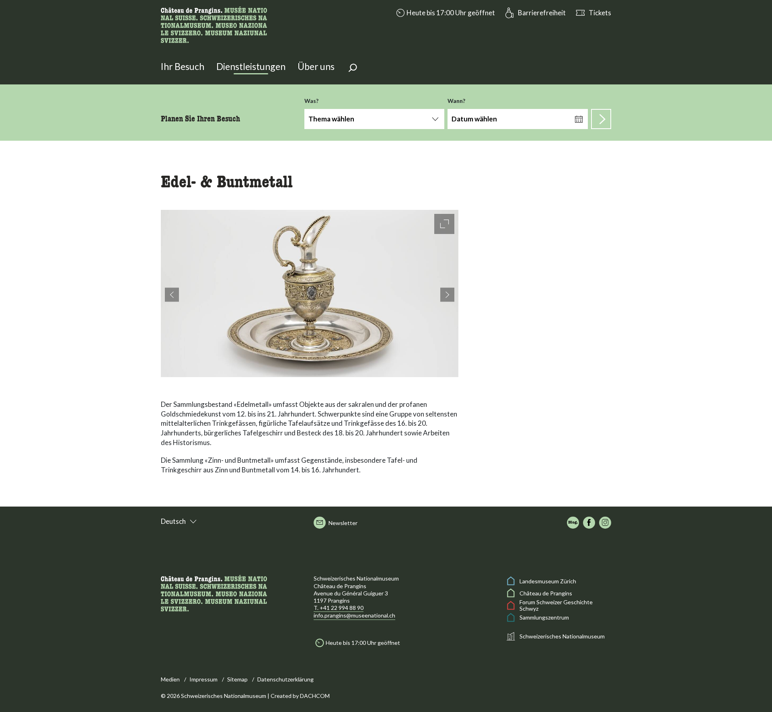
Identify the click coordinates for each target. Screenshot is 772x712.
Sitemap (237, 679)
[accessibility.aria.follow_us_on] (573, 523)
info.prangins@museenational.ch (354, 615)
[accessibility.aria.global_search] (353, 69)
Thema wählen (331, 119)
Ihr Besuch (182, 66)
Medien (170, 679)
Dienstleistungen (250, 66)
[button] (444, 13)
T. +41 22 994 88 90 (338, 607)
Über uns (316, 66)
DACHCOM (315, 695)
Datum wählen (474, 119)
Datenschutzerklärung (285, 679)
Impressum (203, 679)
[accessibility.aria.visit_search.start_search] (601, 119)
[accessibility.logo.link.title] (214, 24)
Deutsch (173, 521)
